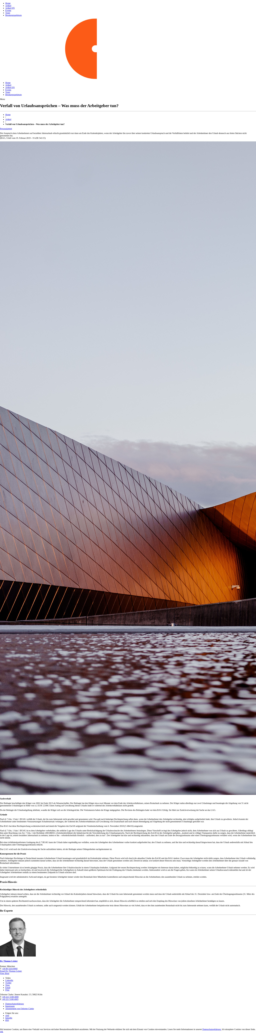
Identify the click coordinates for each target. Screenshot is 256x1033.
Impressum (10, 1006)
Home (8, 3)
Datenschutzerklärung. (211, 1029)
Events (8, 10)
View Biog (4, 973)
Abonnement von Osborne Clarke (19, 1008)
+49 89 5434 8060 (9, 969)
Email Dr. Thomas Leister (11, 971)
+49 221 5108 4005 (10, 999)
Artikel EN (10, 8)
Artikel (8, 6)
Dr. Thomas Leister (9, 961)
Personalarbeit (6, 129)
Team (7, 13)
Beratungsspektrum (13, 15)
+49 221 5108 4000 (10, 997)
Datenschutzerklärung (14, 1004)
